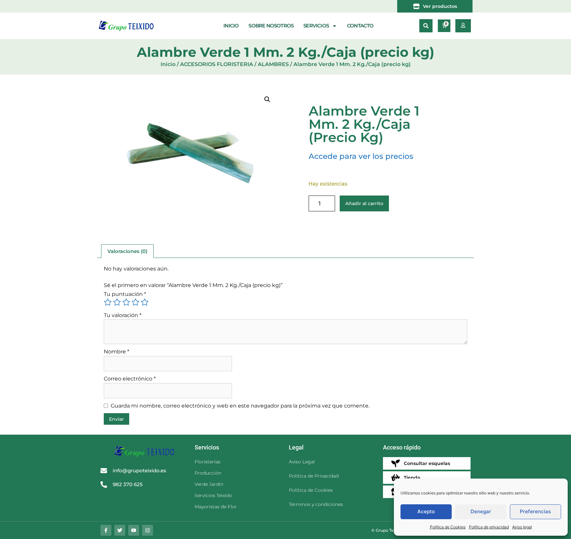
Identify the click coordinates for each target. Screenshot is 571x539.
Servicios (316, 25)
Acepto (426, 511)
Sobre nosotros (270, 25)
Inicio (231, 25)
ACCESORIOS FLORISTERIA (216, 64)
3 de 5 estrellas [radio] (126, 302)
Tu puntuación (125, 294)
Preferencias (535, 511)
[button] (426, 25)
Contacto (360, 25)
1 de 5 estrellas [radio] (108, 302)
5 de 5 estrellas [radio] (145, 302)
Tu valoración (122, 315)
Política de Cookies (448, 526)
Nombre (116, 351)
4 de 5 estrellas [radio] (135, 302)
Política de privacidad (489, 526)
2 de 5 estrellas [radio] (117, 302)
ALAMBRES (273, 64)
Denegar (481, 511)
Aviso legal (522, 526)
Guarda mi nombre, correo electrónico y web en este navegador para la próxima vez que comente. (240, 406)
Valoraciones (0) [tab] (127, 251)
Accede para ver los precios (361, 156)
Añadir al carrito (364, 203)
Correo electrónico (130, 379)
